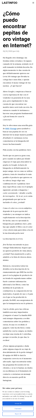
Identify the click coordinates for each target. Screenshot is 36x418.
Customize (18, 409)
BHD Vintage (11, 128)
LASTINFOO (9, 3)
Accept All (18, 403)
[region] (18, 401)
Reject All (18, 414)
